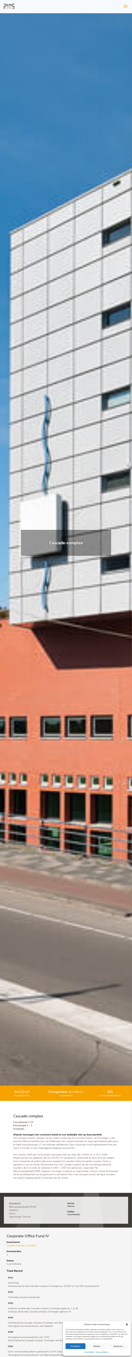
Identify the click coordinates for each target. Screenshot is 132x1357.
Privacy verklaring (102, 1352)
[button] (127, 1324)
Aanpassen (118, 1346)
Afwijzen (96, 1346)
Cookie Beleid (89, 1352)
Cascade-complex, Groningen (21, 1245)
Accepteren (75, 1346)
